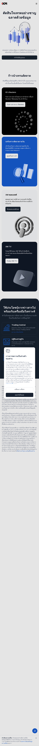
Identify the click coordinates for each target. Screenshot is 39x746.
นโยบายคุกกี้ (9, 383)
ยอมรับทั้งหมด (19, 395)
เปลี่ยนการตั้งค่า (20, 389)
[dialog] (19, 373)
